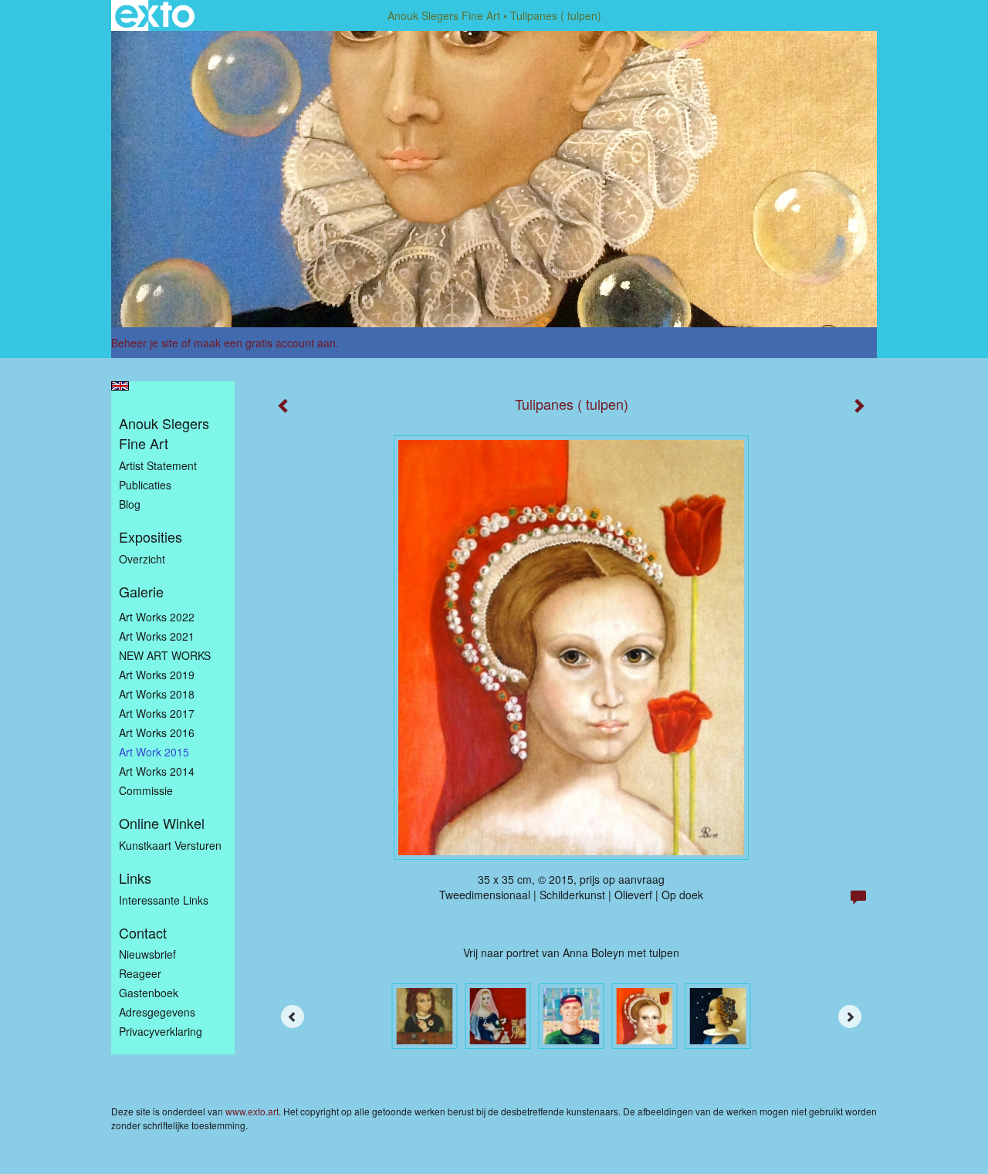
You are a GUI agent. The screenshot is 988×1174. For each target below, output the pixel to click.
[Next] (849, 1016)
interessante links (163, 900)
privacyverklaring (160, 1031)
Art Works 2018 (157, 694)
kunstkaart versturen (170, 845)
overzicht (142, 559)
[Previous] (292, 1016)
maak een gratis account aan (265, 342)
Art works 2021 (157, 636)
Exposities (150, 536)
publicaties (145, 484)
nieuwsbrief (147, 954)
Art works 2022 (157, 616)
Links (135, 878)
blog (129, 504)
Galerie (141, 591)
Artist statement (158, 465)
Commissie (146, 790)
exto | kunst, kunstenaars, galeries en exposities (154, 15)
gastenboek (148, 992)
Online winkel (162, 823)
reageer (140, 973)
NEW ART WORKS (165, 655)
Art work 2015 (154, 752)
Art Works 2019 (157, 674)
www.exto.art (252, 1111)
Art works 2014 (157, 771)
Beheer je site (144, 342)
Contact (143, 932)
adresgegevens (157, 1012)
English (120, 386)
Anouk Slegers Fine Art (443, 15)
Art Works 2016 (157, 732)
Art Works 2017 (157, 713)
